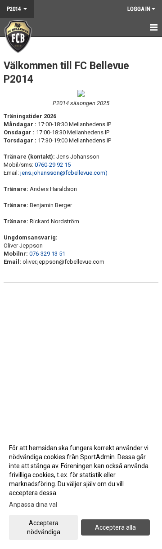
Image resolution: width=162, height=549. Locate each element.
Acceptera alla (115, 527)
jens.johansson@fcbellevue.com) (64, 172)
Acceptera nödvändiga (43, 527)
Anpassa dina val (33, 504)
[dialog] (81, 489)
